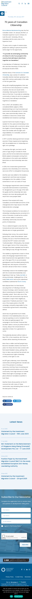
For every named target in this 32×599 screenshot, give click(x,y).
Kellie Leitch (9, 279)
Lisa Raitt (22, 275)
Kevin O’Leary (22, 281)
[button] (2, 13)
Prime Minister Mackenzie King (12, 30)
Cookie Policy (19, 577)
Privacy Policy (16, 526)
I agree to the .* (13, 526)
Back (5, 12)
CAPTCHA (4, 531)
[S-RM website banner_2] (16, 560)
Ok (11, 596)
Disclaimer (28, 577)
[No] (31, 587)
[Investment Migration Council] (7, 3)
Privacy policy (18, 596)
